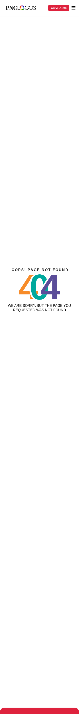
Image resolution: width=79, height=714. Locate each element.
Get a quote (58, 8)
